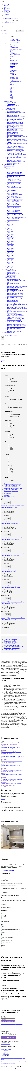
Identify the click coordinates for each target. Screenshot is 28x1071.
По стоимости (7, 493)
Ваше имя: (3, 1033)
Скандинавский (14, 63)
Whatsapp (6, 1050)
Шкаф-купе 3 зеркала (12, 121)
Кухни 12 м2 (10, 232)
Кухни (5, 33)
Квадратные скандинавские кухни (13, 488)
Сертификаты (7, 11)
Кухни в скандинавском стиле (15, 199)
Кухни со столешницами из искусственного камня (14, 188)
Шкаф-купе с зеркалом (13, 115)
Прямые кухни (14, 37)
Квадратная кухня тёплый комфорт (10, 539)
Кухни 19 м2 (10, 242)
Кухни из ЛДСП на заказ (13, 183)
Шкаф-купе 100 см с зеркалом (15, 123)
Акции (8, 168)
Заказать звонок (14, 18)
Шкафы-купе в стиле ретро (14, 163)
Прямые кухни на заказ (13, 177)
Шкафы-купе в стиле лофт (14, 160)
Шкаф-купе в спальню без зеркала (16, 139)
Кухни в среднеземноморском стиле (16, 217)
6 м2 (11, 91)
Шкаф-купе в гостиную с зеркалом (16, 116)
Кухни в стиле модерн (13, 204)
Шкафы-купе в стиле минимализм (16, 161)
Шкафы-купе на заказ (9, 109)
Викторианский (14, 78)
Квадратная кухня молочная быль (10, 555)
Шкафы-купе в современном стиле (16, 159)
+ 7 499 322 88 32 (5, 18)
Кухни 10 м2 (10, 230)
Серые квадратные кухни (10, 642)
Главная (2, 344)
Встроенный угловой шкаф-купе (15, 150)
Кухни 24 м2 (10, 249)
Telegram (6, 1052)
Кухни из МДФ (11, 186)
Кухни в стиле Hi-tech (12, 211)
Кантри (12, 84)
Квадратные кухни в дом (10, 639)
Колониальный (14, 77)
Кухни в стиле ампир (12, 208)
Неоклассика (13, 70)
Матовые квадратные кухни (11, 645)
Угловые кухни (14, 39)
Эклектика (13, 74)
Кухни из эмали (11, 192)
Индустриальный (14, 80)
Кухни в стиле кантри (13, 220)
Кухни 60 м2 (10, 268)
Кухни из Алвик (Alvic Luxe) (14, 194)
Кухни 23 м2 (10, 248)
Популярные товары (9, 496)
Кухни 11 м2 (10, 231)
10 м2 (11, 97)
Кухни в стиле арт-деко (13, 207)
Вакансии (6, 14)
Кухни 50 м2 (10, 266)
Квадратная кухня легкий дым (9, 603)
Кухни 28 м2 (10, 255)
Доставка (6, 4)
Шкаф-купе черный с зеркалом (15, 135)
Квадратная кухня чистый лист (9, 619)
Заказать (20, 743)
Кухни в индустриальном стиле (15, 215)
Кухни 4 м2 (10, 221)
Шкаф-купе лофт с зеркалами (14, 119)
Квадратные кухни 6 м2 (10, 649)
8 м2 (11, 94)
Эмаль (11, 52)
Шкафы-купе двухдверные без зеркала (17, 143)
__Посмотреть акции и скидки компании (11, 1024)
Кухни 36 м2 (10, 262)
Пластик (12, 56)
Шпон (11, 50)
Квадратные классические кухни (12, 485)
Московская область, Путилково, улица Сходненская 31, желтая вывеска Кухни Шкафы (14, 1062)
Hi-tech (12, 75)
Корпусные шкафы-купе (13, 111)
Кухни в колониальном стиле (14, 213)
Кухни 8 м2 (10, 227)
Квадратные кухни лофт (10, 486)
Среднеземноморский (16, 81)
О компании (7, 8)
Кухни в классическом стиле (14, 200)
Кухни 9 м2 (10, 228)
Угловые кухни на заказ (13, 179)
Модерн (12, 68)
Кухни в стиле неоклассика (14, 206)
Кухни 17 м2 (10, 239)
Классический (14, 64)
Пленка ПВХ (13, 53)
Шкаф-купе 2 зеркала (12, 132)
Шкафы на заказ (8, 101)
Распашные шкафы (12, 102)
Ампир (12, 73)
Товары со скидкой (9, 166)
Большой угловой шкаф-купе (14, 153)
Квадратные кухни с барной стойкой (13, 646)
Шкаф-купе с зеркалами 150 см (15, 126)
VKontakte (6, 1054)
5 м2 (11, 90)
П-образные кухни (15, 42)
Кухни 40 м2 (10, 265)
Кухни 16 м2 (10, 238)
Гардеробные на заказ (9, 164)
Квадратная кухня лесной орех (9, 507)
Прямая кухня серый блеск (14, 176)
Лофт (11, 67)
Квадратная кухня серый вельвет (9, 523)
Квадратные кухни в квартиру (12, 648)
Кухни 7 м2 (10, 225)
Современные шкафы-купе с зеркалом (17, 118)
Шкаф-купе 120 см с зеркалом (15, 125)
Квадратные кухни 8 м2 (10, 643)
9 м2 (11, 95)
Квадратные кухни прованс (11, 489)
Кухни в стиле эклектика (13, 210)
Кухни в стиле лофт (12, 203)
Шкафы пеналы (11, 108)
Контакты (6, 10)
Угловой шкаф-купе (12, 144)
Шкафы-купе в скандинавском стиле (16, 156)
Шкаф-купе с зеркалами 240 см (15, 130)
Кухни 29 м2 (10, 256)
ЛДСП (11, 46)
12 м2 (11, 99)
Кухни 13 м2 (10, 234)
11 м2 (11, 98)
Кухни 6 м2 (10, 224)
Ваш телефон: (4, 1034)
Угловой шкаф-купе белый (14, 151)
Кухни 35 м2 (10, 260)
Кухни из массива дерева (13, 184)
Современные (13, 61)
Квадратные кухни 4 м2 (10, 641)
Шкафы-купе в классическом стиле (16, 157)
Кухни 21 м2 (10, 245)
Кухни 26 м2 (10, 252)
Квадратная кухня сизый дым (8, 571)
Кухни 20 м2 (10, 244)
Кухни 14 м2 (10, 235)
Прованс (12, 66)
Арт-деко (12, 71)
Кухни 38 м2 (10, 263)
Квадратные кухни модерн (11, 491)
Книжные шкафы (11, 106)
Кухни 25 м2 (10, 251)
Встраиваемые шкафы (13, 105)
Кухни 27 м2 (10, 253)
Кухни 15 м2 (10, 237)
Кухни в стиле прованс (13, 201)
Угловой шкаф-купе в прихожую (15, 147)
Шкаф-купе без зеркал (13, 137)
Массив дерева (14, 47)
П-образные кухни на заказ (14, 182)
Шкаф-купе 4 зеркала (12, 133)
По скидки (6, 495)
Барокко (12, 83)
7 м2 (11, 92)
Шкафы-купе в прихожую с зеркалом (17, 136)
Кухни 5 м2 (10, 222)
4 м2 (11, 88)
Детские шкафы (11, 104)
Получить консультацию (7, 870)
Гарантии (6, 12)
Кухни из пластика (12, 196)
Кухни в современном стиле (14, 172)
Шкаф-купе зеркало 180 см (14, 129)
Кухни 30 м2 (10, 258)
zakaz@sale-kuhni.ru (9, 22)
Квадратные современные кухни (12, 484)
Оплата (6, 5)
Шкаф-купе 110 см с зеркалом (15, 122)
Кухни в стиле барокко (13, 218)
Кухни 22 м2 (10, 246)
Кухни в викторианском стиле (15, 214)
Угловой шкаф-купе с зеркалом (15, 149)
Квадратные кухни (15, 40)
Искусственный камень (16, 49)
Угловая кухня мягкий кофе (14, 173)
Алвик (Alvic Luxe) (15, 54)
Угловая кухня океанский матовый (16, 175)
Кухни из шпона (11, 190)
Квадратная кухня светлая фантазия (10, 587)
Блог (5, 7)
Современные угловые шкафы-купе (16, 154)
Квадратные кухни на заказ (14, 180)
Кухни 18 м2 (10, 241)
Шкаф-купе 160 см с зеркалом (15, 128)
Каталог (8, 344)
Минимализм (13, 60)
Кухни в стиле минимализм (14, 197)
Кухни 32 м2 (10, 259)
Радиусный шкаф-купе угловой (15, 146)
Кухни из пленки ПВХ (13, 193)
